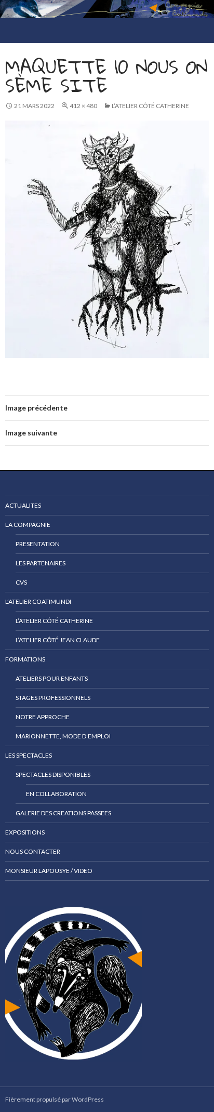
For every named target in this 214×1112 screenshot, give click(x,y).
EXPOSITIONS (25, 832)
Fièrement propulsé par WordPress (54, 1099)
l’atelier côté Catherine (150, 106)
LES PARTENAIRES (40, 563)
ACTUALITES (23, 505)
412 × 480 (83, 106)
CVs (21, 582)
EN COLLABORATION (56, 794)
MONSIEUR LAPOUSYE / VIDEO (48, 871)
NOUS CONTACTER (32, 851)
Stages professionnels (53, 697)
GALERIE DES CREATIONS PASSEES (63, 813)
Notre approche (43, 717)
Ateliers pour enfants (52, 678)
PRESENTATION (38, 544)
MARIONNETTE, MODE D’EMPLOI (63, 736)
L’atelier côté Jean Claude (58, 640)
